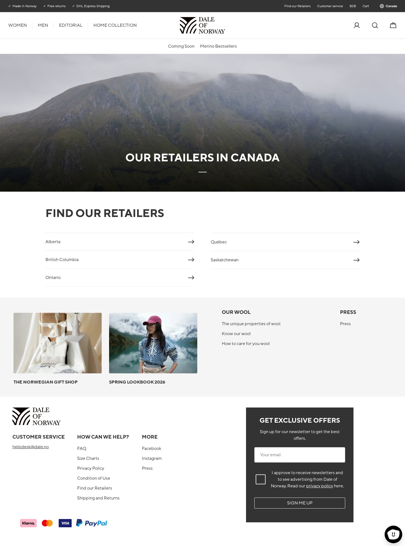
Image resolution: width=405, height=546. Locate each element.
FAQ (81, 449)
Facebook (151, 449)
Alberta (52, 242)
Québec (219, 242)
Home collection (115, 25)
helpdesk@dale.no (30, 447)
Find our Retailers (297, 6)
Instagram (152, 458)
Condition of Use (93, 478)
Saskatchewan (225, 260)
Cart (365, 6)
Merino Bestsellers (218, 46)
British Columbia (62, 260)
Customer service (330, 6)
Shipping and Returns (98, 498)
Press (345, 324)
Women (17, 25)
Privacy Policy (90, 468)
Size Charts (88, 458)
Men (43, 25)
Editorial (70, 25)
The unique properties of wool (251, 324)
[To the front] (224, 25)
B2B (352, 6)
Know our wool (236, 334)
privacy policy (319, 486)
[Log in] (357, 25)
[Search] (375, 25)
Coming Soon (181, 46)
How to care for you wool (246, 344)
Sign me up (299, 503)
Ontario (53, 278)
